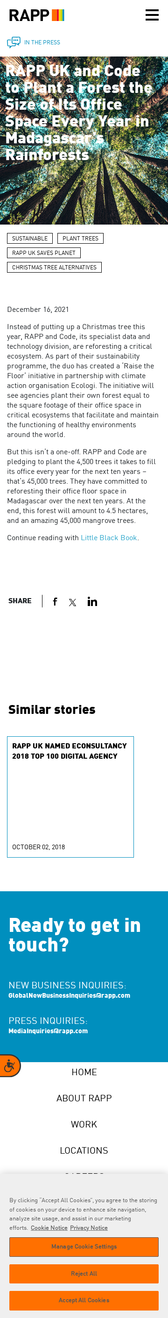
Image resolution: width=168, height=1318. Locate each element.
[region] (84, 1246)
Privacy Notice (89, 1228)
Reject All (84, 1274)
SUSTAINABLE (30, 239)
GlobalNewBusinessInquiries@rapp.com (69, 996)
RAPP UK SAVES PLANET (44, 253)
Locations (84, 1151)
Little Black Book (109, 538)
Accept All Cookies (84, 1300)
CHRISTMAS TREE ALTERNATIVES (54, 268)
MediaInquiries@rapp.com (48, 1031)
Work (84, 1125)
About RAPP (84, 1099)
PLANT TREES (80, 239)
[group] (70, 797)
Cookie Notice (49, 1228)
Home (84, 1073)
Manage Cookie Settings (84, 1247)
